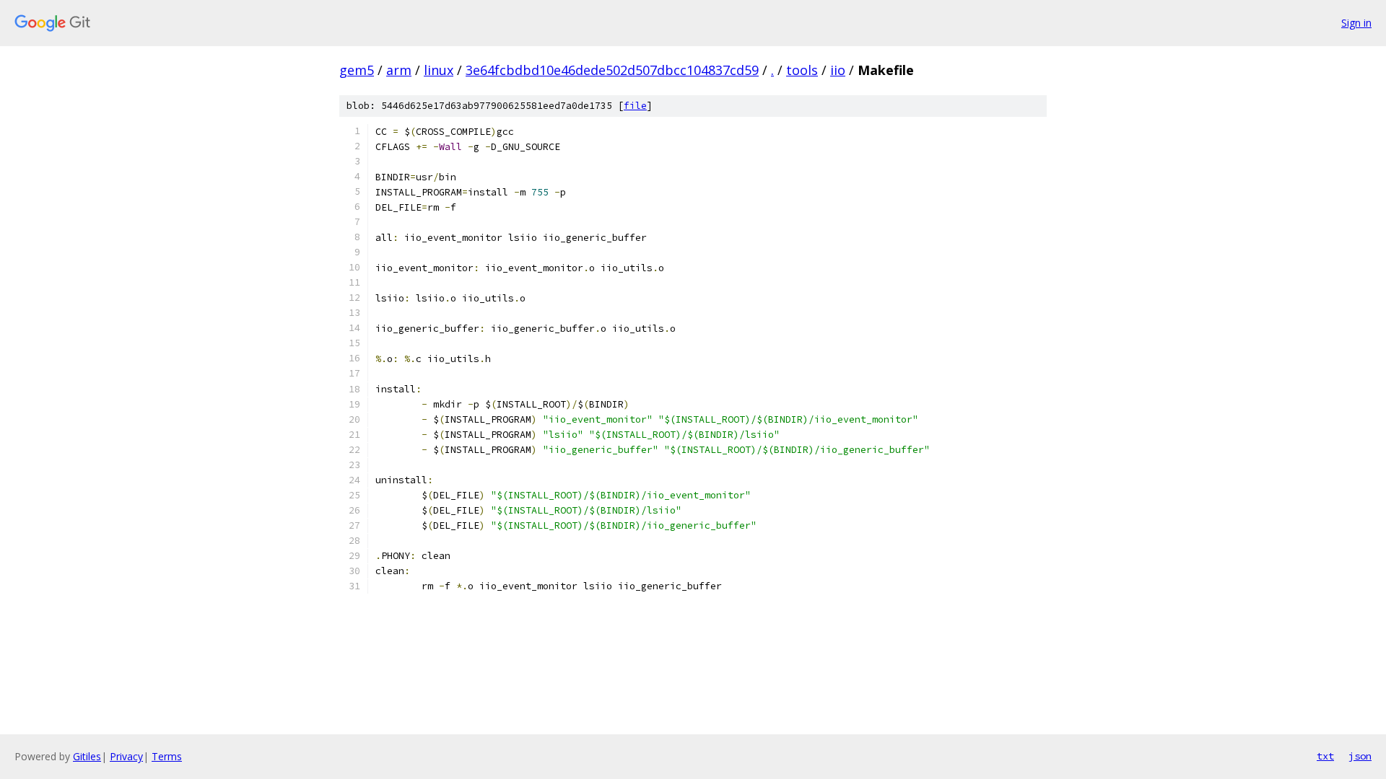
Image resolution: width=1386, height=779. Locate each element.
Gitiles (87, 756)
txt (1325, 755)
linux (438, 70)
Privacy (126, 756)
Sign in (1356, 23)
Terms (167, 756)
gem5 (356, 70)
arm (398, 70)
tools (802, 70)
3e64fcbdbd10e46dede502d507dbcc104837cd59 (612, 70)
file (635, 106)
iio (837, 70)
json (1360, 755)
